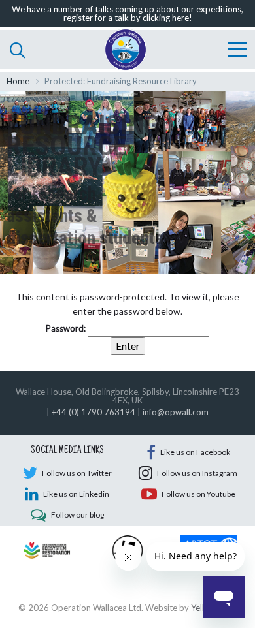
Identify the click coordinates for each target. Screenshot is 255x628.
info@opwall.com (176, 412)
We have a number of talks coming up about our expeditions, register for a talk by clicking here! (127, 13)
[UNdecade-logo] (46, 549)
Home (18, 81)
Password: (67, 328)
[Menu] (237, 49)
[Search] (17, 49)
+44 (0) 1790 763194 (93, 412)
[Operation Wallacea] (125, 50)
